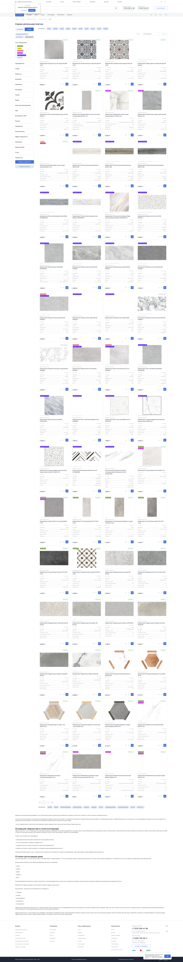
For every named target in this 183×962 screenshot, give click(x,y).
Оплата (62, 1)
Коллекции (20, 29)
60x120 (106, 29)
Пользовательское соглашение (125, 959)
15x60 (49, 29)
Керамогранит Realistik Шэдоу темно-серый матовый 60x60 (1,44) (52, 166)
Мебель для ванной (20, 947)
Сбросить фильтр (29, 37)
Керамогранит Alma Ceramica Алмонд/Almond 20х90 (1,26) (85, 166)
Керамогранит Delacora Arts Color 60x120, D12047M (149, 217)
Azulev (101, 807)
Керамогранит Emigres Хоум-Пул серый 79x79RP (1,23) (53, 64)
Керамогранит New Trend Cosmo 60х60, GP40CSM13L (51, 420)
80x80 (56, 807)
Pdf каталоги (60, 14)
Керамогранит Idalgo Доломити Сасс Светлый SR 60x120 (151, 573)
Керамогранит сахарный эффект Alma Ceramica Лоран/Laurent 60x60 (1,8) (151, 420)
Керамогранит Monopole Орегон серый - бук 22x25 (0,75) (52, 725)
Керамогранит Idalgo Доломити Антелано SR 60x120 (117, 573)
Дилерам (29, 14)
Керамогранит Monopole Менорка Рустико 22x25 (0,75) (151, 674)
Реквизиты (52, 938)
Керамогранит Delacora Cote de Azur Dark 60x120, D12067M (152, 318)
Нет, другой (24, 10)
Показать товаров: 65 (25, 162)
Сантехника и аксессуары (22, 944)
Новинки (80, 932)
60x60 (50, 807)
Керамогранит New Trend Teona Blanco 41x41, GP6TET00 (118, 420)
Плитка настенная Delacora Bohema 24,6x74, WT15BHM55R (84, 471)
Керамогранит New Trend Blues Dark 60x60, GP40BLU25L (150, 369)
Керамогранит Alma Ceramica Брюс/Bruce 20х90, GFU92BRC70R (53, 217)
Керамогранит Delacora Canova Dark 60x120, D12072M (84, 267)
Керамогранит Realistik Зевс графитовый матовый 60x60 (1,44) (152, 115)
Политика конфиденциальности (79, 959)
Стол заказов (51, 14)
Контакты (120, 1)
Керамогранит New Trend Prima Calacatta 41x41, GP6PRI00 (85, 420)
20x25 (61, 29)
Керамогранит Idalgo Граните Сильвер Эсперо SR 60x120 (152, 64)
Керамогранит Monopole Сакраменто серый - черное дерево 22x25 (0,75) (118, 725)
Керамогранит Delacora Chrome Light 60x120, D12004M (52, 318)
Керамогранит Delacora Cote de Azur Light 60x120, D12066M (54, 369)
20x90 (74, 29)
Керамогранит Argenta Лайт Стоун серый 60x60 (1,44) (53, 522)
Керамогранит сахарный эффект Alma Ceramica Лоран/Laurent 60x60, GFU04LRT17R (53, 471)
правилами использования (157, 956)
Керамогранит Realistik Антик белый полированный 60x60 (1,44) (50, 776)
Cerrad (133, 807)
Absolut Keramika (65, 807)
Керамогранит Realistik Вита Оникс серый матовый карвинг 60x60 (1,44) (117, 115)
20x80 (68, 29)
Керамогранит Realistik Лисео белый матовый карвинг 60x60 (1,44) (118, 776)
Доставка (106, 1)
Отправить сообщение (141, 946)
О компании (48, 1)
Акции (36, 14)
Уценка (80, 941)
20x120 (55, 29)
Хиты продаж (81, 944)
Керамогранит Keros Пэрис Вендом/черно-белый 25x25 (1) (54, 115)
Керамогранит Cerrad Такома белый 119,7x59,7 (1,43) (85, 522)
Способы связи (160, 8)
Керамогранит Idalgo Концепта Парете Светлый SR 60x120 (151, 623)
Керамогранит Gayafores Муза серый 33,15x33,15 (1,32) (118, 64)
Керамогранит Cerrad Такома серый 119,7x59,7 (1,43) (151, 522)
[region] (25, 98)
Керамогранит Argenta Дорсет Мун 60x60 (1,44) (151, 470)
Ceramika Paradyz (123, 807)
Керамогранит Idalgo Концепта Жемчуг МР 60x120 (119, 623)
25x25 (80, 29)
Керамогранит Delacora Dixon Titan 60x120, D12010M (84, 369)
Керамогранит (19, 932)
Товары (29, 29)
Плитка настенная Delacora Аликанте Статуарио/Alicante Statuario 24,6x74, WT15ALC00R (115, 472)
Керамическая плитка (21, 929)
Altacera (86, 807)
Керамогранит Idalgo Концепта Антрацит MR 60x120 (85, 623)
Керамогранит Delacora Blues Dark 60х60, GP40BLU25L (51, 267)
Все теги (139, 807)
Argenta (94, 807)
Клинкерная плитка (20, 938)
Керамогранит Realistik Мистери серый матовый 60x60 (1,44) (151, 776)
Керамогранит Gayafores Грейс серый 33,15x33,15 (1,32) (86, 573)
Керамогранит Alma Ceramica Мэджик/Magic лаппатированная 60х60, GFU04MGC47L (117, 217)
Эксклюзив (81, 947)
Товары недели (82, 938)
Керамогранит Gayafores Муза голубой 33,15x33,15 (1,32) (86, 64)
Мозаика (17, 935)
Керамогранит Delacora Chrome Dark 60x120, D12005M (150, 267)
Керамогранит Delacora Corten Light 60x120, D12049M (84, 318)
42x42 (99, 29)
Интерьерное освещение (22, 941)
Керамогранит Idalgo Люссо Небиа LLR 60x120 (85, 674)
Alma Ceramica (77, 807)
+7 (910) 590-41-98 (129, 8)
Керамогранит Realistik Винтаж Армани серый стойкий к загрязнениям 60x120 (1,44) (85, 776)
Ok (167, 956)
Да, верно (31, 10)
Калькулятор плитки (116, 949)
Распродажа (81, 935)
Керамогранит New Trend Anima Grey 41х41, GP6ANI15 (117, 369)
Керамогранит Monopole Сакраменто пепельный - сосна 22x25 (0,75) (86, 725)
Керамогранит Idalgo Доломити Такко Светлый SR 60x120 (54, 623)
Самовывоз (92, 1)
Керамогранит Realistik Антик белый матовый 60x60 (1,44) (150, 725)
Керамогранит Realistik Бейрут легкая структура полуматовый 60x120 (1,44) (86, 115)
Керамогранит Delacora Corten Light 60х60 (117, 318)
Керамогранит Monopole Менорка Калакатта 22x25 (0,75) (117, 674)
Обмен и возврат (77, 1)
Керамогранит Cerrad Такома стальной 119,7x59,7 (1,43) (54, 573)
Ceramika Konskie (110, 807)
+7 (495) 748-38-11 (143, 8)
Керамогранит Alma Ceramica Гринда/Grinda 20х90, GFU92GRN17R (85, 217)
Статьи (43, 14)
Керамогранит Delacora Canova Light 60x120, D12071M (117, 267)
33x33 (86, 29)
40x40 (93, 29)
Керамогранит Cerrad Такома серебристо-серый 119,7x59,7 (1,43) (119, 522)
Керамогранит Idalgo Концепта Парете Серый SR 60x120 (53, 674)
